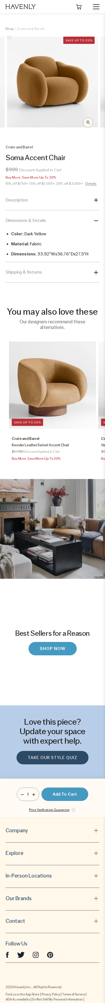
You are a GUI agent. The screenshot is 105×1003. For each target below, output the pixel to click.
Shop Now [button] (53, 648)
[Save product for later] (9, 41)
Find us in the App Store (22, 994)
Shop (9, 29)
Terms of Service (73, 994)
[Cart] (79, 6)
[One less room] (22, 794)
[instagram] (36, 954)
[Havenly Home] (21, 6)
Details (91, 184)
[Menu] (93, 6)
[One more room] (33, 794)
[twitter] (21, 954)
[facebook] (7, 954)
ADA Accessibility (18, 999)
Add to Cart (65, 794)
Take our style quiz (52, 757)
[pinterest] (50, 954)
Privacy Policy (50, 994)
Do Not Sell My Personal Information (57, 999)
